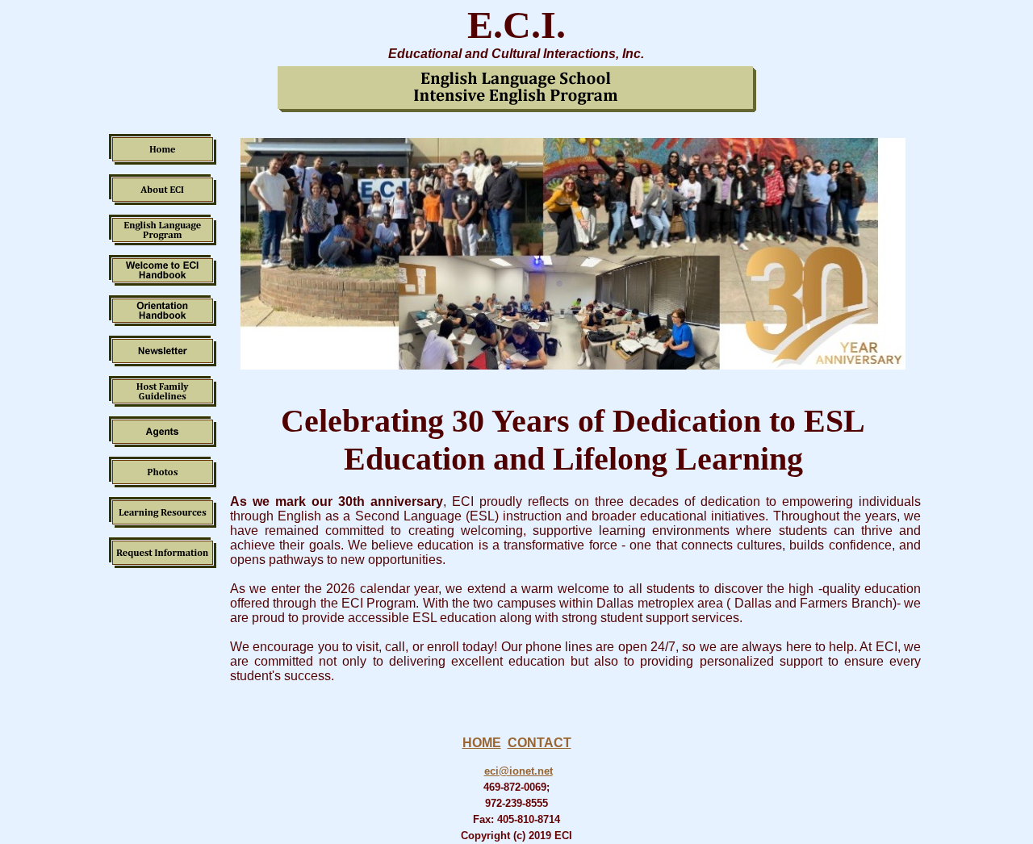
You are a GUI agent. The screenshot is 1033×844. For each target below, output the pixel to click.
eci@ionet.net (518, 771)
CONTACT (539, 743)
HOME (481, 743)
